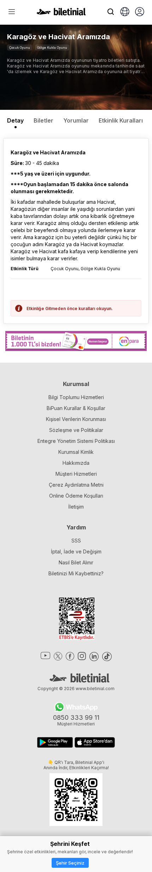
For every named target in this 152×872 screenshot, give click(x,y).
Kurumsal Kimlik (76, 452)
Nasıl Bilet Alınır (76, 562)
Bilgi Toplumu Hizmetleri (76, 397)
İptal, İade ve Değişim (76, 551)
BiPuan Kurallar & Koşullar (76, 408)
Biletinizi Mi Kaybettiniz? (76, 573)
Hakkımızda (76, 463)
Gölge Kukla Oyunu (52, 47)
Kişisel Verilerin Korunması (76, 419)
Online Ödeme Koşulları (76, 496)
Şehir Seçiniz (70, 863)
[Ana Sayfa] (61, 13)
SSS (76, 541)
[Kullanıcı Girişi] (140, 12)
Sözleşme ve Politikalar (76, 430)
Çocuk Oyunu (19, 47)
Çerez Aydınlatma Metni (76, 485)
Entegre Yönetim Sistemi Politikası (76, 441)
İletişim (76, 507)
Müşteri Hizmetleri (76, 474)
